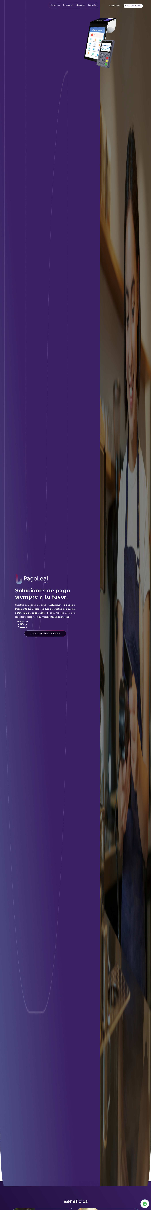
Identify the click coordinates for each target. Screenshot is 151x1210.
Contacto (92, 5)
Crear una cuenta (133, 6)
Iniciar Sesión (114, 6)
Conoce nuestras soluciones (45, 633)
